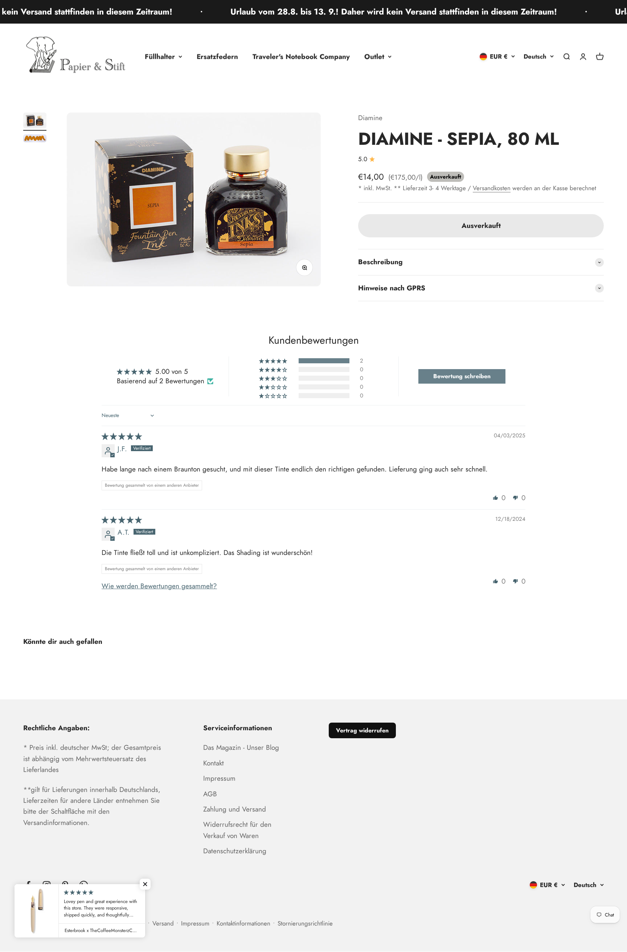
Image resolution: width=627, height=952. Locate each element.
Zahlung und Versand (234, 809)
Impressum (219, 778)
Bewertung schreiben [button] (462, 376)
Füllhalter (160, 56)
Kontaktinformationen (243, 923)
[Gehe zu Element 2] (34, 139)
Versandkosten (492, 188)
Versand (163, 923)
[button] (273, 360)
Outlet (374, 56)
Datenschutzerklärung (234, 851)
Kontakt (213, 763)
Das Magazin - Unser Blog (241, 747)
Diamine (370, 118)
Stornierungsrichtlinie (305, 923)
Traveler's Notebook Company (301, 56)
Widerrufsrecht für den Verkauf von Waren (237, 830)
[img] (122, 436)
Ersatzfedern (217, 56)
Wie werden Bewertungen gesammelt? (159, 586)
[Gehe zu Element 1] (34, 122)
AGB (210, 794)
